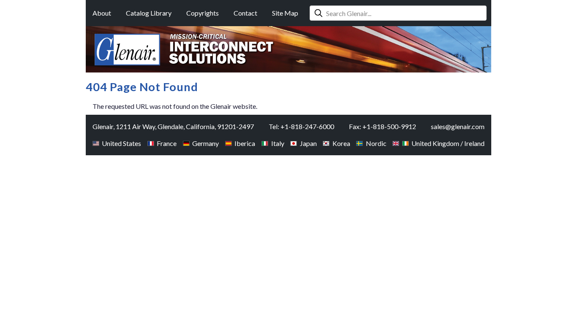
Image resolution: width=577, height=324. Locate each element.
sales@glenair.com (457, 126)
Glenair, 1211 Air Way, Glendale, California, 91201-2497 (173, 126)
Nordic (376, 143)
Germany (205, 143)
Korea (341, 143)
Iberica (244, 143)
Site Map (285, 13)
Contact (245, 13)
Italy (277, 143)
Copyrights (202, 13)
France (167, 143)
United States (121, 143)
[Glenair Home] (127, 49)
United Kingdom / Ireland (447, 143)
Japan (308, 143)
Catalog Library (148, 13)
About (102, 13)
